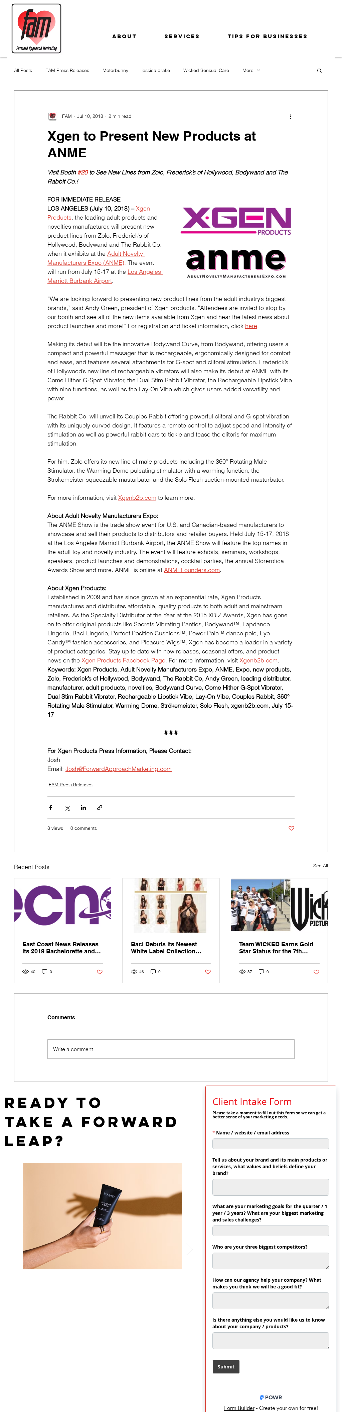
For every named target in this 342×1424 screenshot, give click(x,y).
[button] (319, 70)
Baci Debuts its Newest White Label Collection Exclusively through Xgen (167, 948)
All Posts (23, 70)
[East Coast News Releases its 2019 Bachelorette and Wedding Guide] (62, 905)
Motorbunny (115, 70)
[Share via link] (100, 807)
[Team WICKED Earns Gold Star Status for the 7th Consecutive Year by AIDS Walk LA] (279, 905)
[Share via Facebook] (50, 807)
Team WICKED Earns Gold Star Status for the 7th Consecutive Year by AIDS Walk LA (276, 948)
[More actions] (291, 116)
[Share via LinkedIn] (83, 807)
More (247, 70)
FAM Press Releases (67, 70)
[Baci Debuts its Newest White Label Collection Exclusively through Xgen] (171, 905)
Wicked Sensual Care (206, 70)
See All (320, 866)
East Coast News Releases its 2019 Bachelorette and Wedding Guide (60, 948)
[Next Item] (189, 1249)
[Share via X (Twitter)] (67, 807)
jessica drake (156, 70)
